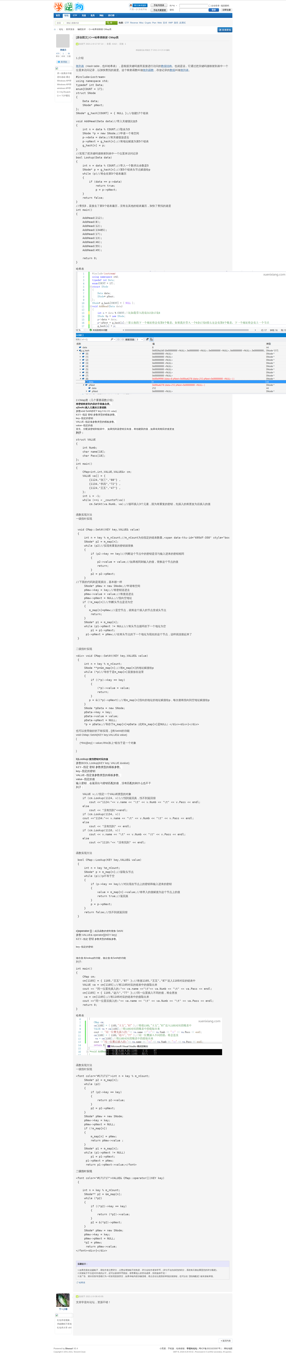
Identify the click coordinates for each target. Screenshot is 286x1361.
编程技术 (81, 29)
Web (159, 22)
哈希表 (82, 1282)
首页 (58, 15)
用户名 (172, 6)
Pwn (154, 22)
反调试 (182, 22)
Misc (141, 22)
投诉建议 (194, 1276)
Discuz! (69, 1348)
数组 (172, 70)
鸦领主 (63, 50)
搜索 (59, 23)
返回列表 (226, 1341)
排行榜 (111, 15)
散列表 (80, 66)
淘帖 (101, 15)
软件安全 (70, 29)
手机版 (171, 1348)
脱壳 (176, 22)
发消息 (64, 62)
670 (57, 54)
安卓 (165, 22)
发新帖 (224, 29)
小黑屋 (163, 1348)
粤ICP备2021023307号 (210, 1348)
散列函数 (148, 70)
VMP (170, 22)
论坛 (66, 15)
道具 (93, 15)
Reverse (134, 22)
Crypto (148, 22)
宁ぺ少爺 (63, 1309)
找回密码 (225, 5)
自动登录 (215, 5)
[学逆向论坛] (69, 11)
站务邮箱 (180, 1348)
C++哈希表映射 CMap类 (100, 29)
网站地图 (228, 1348)
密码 (172, 10)
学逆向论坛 (55, 29)
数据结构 (166, 66)
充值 (84, 15)
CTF (75, 15)
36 (69, 54)
